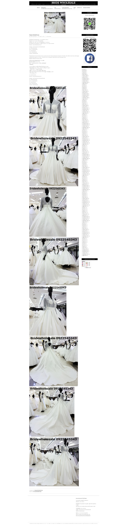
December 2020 (85, 154)
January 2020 (84, 168)
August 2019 (84, 175)
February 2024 (84, 105)
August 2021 (84, 144)
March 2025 (84, 89)
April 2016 (84, 226)
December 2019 (85, 170)
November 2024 (85, 95)
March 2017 (84, 212)
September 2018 (85, 189)
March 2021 (84, 150)
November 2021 (85, 140)
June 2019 (84, 177)
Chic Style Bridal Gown (37, 491)
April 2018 (84, 195)
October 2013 (84, 252)
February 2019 (84, 183)
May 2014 (84, 246)
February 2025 (84, 91)
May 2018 (84, 194)
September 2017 (85, 204)
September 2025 (85, 82)
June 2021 (84, 146)
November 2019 (85, 171)
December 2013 (85, 250)
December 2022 (85, 123)
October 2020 (84, 157)
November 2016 (85, 217)
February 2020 (84, 167)
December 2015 (85, 232)
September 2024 (85, 97)
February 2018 (84, 198)
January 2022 (84, 137)
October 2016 (84, 219)
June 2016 (84, 224)
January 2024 (84, 106)
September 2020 (85, 158)
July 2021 (84, 145)
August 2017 (84, 206)
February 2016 (84, 229)
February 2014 (84, 248)
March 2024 (84, 104)
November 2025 (85, 79)
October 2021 (84, 141)
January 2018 (84, 199)
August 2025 (84, 83)
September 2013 (85, 254)
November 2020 (85, 155)
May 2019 (84, 179)
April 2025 (84, 88)
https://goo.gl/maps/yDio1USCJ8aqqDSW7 (83, 515)
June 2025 (84, 86)
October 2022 (84, 126)
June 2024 (84, 101)
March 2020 (84, 166)
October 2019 (84, 172)
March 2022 (84, 135)
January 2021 (84, 153)
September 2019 (85, 173)
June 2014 (84, 245)
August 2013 (84, 255)
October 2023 (84, 110)
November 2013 (85, 251)
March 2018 (84, 197)
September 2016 (85, 220)
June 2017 (84, 208)
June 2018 (84, 193)
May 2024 (84, 102)
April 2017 (84, 211)
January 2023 (84, 122)
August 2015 (84, 237)
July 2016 (84, 223)
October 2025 (84, 80)
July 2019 (84, 176)
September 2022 (85, 127)
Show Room (49, 36)
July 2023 (84, 114)
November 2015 (85, 233)
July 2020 (84, 161)
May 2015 (84, 241)
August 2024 (84, 98)
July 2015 (84, 238)
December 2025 (85, 78)
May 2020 (84, 163)
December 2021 (85, 139)
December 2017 (85, 201)
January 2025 (84, 92)
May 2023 (84, 117)
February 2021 (84, 151)
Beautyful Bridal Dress (39, 490)
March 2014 (84, 247)
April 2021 (84, 149)
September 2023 (85, 111)
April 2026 (84, 73)
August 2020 (84, 159)
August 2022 (84, 128)
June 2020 (84, 162)
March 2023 (84, 119)
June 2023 (84, 115)
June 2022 (84, 131)
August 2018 (84, 190)
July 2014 (84, 243)
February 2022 (84, 136)
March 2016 (84, 228)
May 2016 (84, 225)
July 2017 (84, 207)
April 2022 (84, 133)
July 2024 (84, 100)
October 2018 (84, 188)
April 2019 (84, 180)
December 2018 (85, 185)
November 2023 (85, 109)
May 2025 (84, 87)
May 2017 (84, 210)
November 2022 (85, 124)
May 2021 (84, 148)
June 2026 (84, 70)
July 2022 (84, 130)
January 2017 (84, 215)
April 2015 (84, 242)
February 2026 (84, 75)
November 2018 (85, 186)
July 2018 (84, 192)
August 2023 (84, 113)
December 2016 (85, 216)
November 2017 (85, 202)
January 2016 (84, 230)
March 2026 (84, 74)
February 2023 (84, 120)
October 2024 (84, 96)
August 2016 (84, 221)
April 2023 (84, 118)
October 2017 (84, 203)
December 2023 (85, 108)
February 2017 (84, 214)
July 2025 (84, 84)
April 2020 (84, 164)
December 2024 (85, 93)
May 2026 (84, 71)
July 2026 (84, 69)
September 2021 (85, 142)
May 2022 (84, 132)
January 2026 (84, 77)
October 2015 (84, 234)
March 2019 (84, 181)
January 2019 (84, 184)
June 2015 (84, 239)
